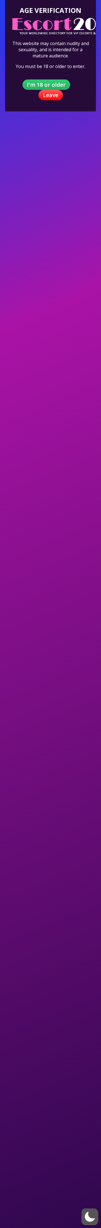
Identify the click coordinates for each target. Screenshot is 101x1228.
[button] (89, 1216)
